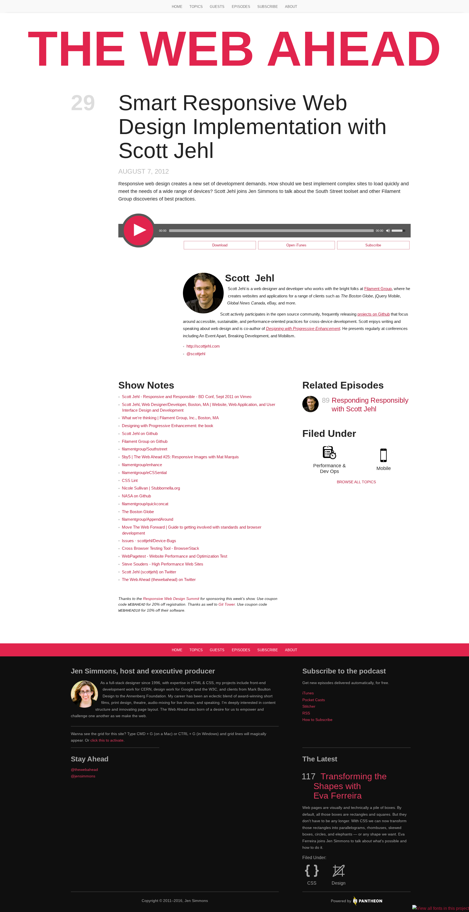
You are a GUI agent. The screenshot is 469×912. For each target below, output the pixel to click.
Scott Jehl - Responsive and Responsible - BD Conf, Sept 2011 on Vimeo (186, 397)
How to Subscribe (317, 719)
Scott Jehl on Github (140, 433)
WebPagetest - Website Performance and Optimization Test (174, 556)
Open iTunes (296, 245)
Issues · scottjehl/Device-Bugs (149, 541)
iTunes (308, 693)
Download (219, 245)
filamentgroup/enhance (142, 465)
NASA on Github (136, 496)
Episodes (241, 7)
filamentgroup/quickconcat (145, 504)
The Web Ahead (234, 48)
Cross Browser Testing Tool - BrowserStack (160, 548)
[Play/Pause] (138, 230)
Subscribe (267, 7)
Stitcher (308, 706)
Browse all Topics (356, 482)
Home (177, 7)
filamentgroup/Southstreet (144, 449)
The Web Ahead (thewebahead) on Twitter (159, 579)
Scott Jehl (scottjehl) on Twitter (149, 572)
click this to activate (106, 740)
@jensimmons (83, 776)
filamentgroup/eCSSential (144, 473)
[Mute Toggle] (388, 230)
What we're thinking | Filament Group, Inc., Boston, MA (170, 418)
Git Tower (226, 604)
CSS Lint (130, 480)
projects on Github (373, 314)
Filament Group (378, 289)
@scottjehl (195, 354)
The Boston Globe (138, 512)
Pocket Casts (313, 700)
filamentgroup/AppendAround (147, 519)
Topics (196, 7)
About (291, 7)
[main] (234, 353)
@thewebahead (84, 769)
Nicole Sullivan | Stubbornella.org (151, 488)
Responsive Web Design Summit (171, 598)
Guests (217, 7)
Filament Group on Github (144, 441)
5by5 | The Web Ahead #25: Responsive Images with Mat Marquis (180, 457)
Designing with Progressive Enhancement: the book (167, 426)
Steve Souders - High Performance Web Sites (162, 564)
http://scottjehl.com (203, 346)
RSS (306, 713)
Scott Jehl (249, 278)
